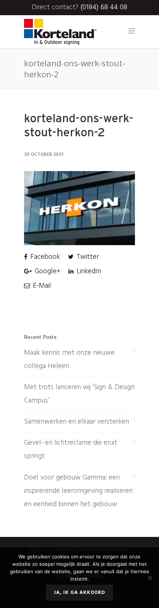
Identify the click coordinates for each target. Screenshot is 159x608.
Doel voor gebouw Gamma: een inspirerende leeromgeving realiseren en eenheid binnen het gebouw (78, 491)
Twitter (87, 257)
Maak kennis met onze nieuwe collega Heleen (69, 359)
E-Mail (41, 285)
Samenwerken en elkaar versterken (76, 421)
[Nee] (149, 577)
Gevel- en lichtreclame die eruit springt (70, 449)
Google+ (46, 271)
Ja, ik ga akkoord (79, 593)
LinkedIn (88, 271)
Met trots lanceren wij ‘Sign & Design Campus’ (79, 394)
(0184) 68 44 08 (103, 7)
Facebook (44, 257)
